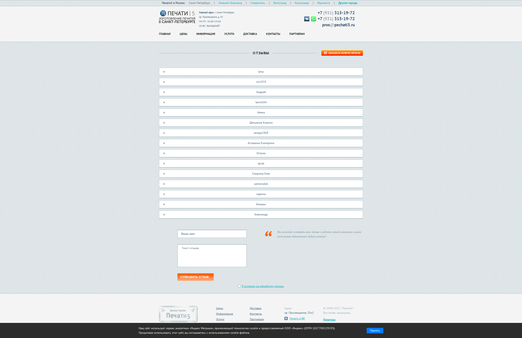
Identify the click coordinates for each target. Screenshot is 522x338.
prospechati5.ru (338, 25)
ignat (261, 163)
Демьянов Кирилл (261, 122)
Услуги (220, 319)
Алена (261, 112)
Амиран (261, 204)
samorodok (261, 184)
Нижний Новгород (230, 3)
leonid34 (261, 102)
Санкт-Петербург (199, 3)
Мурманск (323, 3)
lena (261, 71)
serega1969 (261, 133)
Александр (261, 214)
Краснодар (302, 3)
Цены (219, 308)
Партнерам (257, 319)
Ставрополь (257, 3)
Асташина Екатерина (261, 143)
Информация (224, 314)
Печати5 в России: (173, 3)
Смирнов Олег (261, 173)
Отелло (261, 153)
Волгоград (279, 3)
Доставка (255, 308)
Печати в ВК (297, 318)
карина (261, 194)
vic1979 (261, 82)
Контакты (256, 314)
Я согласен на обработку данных (263, 286)
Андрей (261, 92)
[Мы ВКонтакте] (307, 18)
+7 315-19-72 (336, 13)
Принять (375, 330)
